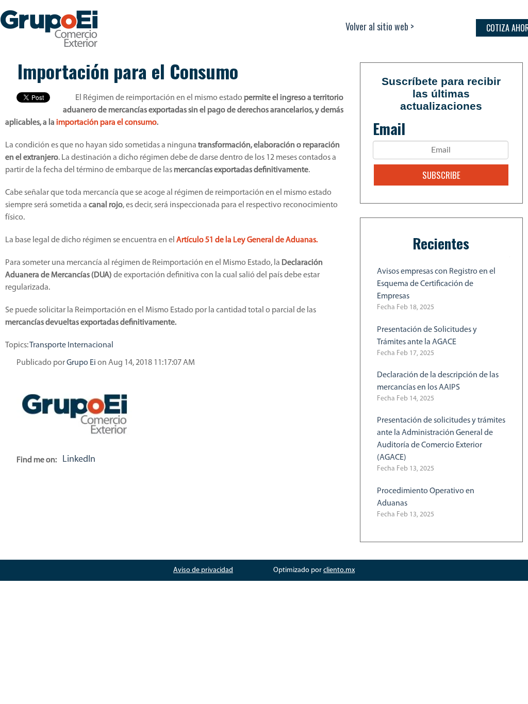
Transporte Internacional (71, 345)
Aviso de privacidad (203, 570)
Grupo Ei (81, 363)
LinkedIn (78, 459)
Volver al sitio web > (379, 26)
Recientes (440, 243)
